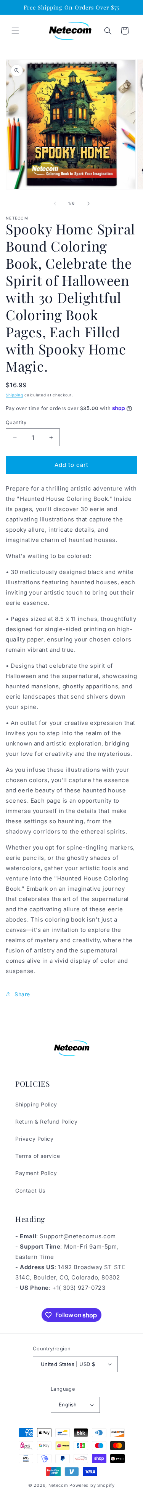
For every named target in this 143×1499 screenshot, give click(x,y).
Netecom (58, 1485)
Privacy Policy (34, 1138)
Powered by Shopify (92, 1485)
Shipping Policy (36, 1104)
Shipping (14, 395)
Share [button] (22, 994)
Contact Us (30, 1190)
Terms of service (37, 1156)
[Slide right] (88, 203)
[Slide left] (55, 203)
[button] (15, 30)
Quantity (16, 422)
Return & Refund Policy (46, 1121)
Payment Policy (36, 1173)
